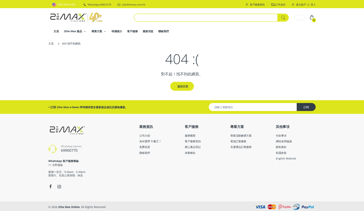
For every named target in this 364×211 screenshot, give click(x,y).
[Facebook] (50, 187)
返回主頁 (182, 86)
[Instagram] (59, 187)
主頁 (51, 43)
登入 (313, 4)
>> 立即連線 (55, 165)
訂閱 (306, 107)
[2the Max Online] (76, 17)
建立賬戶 (301, 4)
